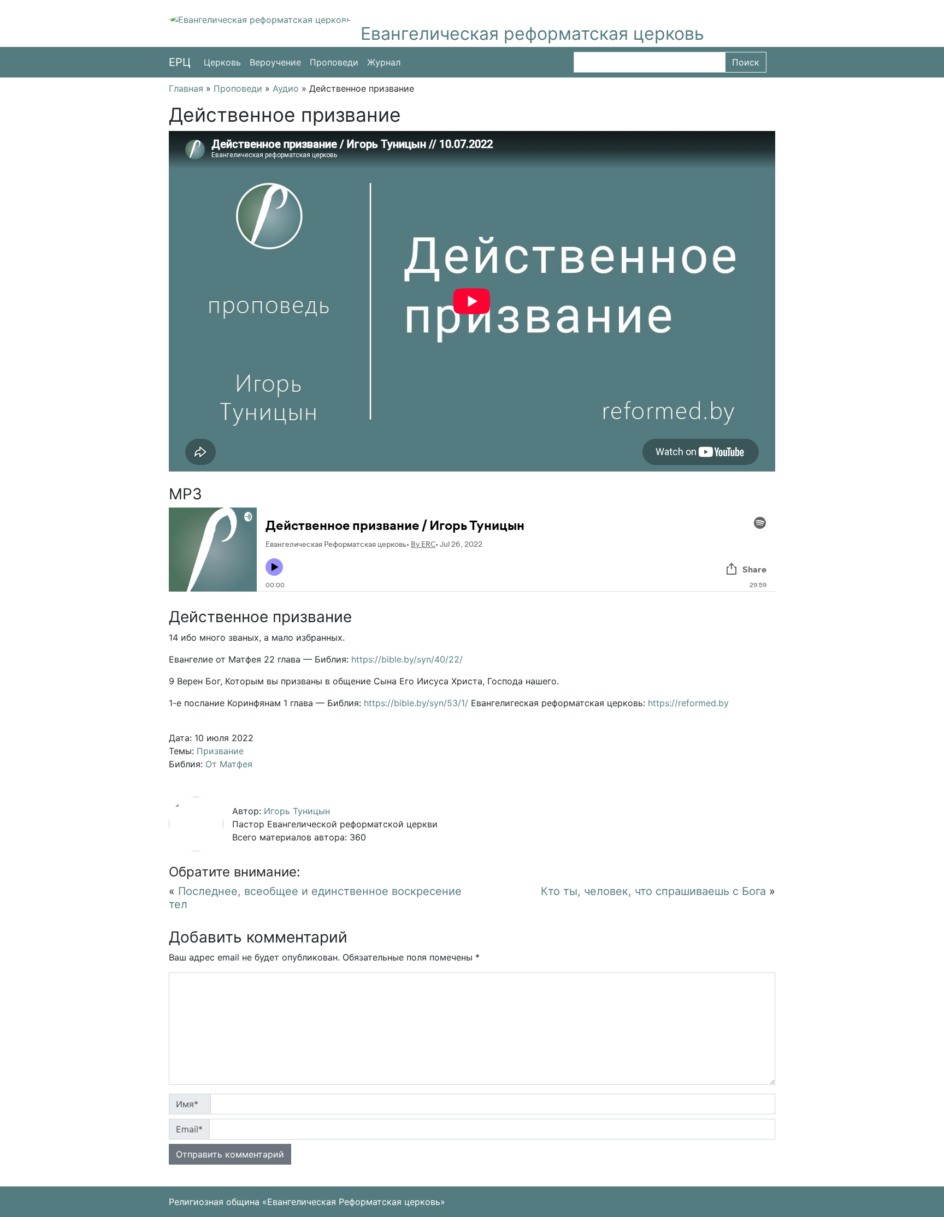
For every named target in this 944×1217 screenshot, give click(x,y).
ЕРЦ (180, 62)
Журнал (383, 62)
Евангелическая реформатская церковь (532, 33)
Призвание (220, 750)
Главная (186, 88)
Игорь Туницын (297, 811)
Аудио (286, 88)
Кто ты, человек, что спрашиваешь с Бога (653, 891)
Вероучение (275, 62)
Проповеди (334, 62)
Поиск (745, 62)
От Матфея (228, 764)
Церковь (222, 62)
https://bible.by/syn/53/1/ (416, 702)
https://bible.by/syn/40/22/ (407, 659)
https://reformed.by (688, 702)
